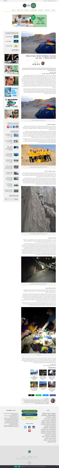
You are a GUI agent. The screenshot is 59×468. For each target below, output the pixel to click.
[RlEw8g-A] (11, 114)
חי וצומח (48, 420)
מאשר (19, 466)
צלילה (43, 436)
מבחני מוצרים (43, 429)
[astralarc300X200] (11, 80)
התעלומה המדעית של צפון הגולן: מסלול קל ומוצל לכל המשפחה (8, 190)
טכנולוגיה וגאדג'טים (52, 429)
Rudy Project (44, 415)
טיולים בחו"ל (47, 10)
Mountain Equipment (51, 415)
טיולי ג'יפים (48, 422)
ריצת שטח (46, 438)
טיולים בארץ (40, 10)
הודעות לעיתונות (53, 420)
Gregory (44, 413)
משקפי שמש (43, 431)
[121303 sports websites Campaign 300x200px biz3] (11, 69)
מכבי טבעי (48, 431)
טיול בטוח (43, 420)
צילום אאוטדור (48, 436)
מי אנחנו (13, 10)
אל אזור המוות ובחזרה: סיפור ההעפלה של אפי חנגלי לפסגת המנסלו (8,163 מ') (8, 148)
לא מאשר (16, 466)
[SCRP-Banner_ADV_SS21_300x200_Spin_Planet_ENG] (11, 103)
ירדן (47, 429)
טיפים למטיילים (46, 427)
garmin (48, 413)
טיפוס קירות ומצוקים (52, 427)
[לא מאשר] (57, 466)
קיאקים (54, 438)
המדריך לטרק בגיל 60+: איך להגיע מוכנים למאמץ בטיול (8, 173)
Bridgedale (53, 413)
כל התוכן (53, 10)
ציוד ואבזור (27, 10)
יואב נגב (36, 61)
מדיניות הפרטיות (23, 466)
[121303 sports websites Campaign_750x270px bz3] (29, 20)
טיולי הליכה (43, 422)
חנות (22, 10)
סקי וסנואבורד (53, 436)
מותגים (18, 10)
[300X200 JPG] (11, 58)
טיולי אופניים (53, 422)
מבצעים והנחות (53, 431)
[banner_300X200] (11, 91)
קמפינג (51, 438)
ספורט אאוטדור (34, 10)
